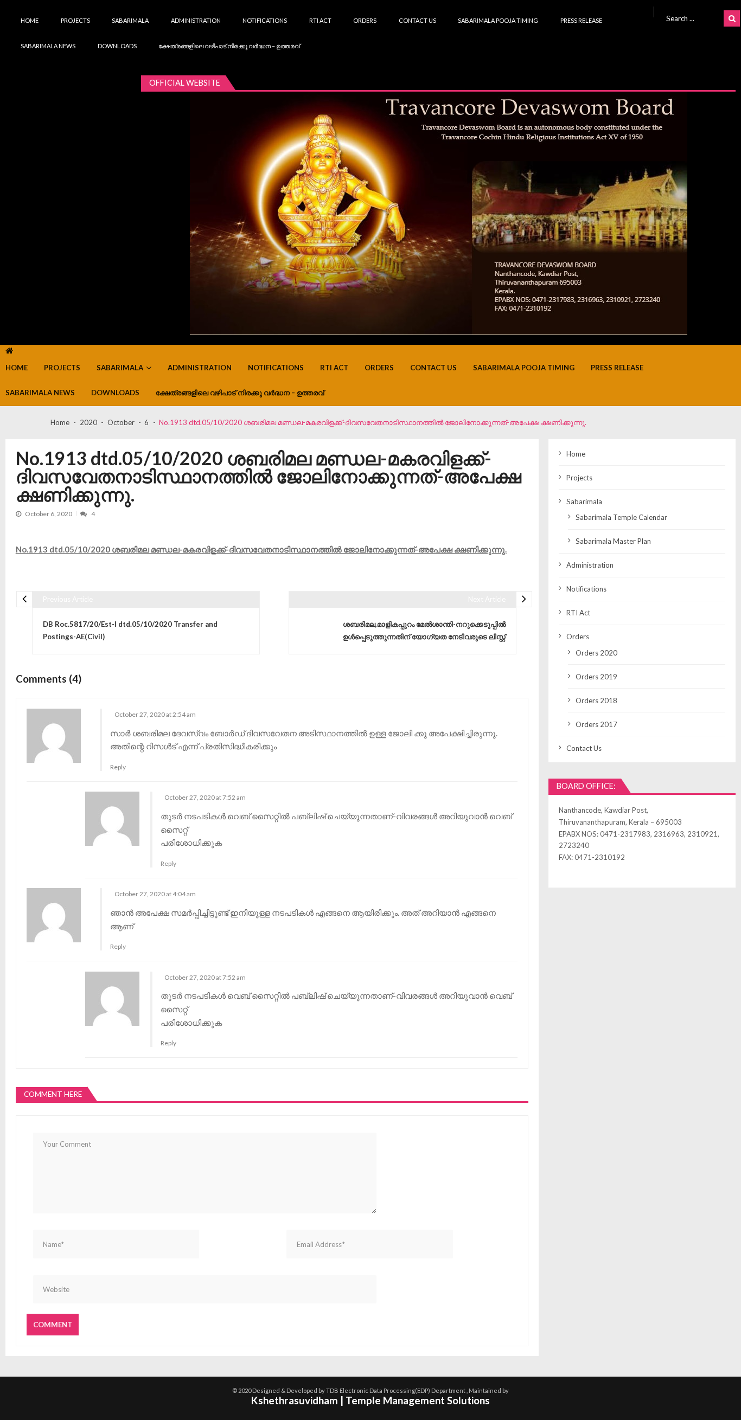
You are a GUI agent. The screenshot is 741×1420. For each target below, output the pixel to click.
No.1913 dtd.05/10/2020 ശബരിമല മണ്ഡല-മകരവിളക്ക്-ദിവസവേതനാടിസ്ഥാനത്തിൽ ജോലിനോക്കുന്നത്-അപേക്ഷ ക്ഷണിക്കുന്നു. (261, 549)
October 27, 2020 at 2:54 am (155, 714)
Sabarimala (130, 20)
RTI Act (320, 20)
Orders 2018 (596, 700)
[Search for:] (693, 17)
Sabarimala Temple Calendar (621, 517)
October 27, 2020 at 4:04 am (155, 894)
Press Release (581, 20)
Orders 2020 (596, 652)
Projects (75, 20)
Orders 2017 (596, 724)
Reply (118, 767)
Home (30, 20)
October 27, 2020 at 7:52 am (205, 797)
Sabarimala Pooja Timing (498, 20)
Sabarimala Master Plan (613, 541)
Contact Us (417, 20)
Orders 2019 (596, 676)
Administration (196, 20)
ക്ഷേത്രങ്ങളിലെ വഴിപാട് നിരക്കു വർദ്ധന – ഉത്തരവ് (229, 45)
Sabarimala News (48, 45)
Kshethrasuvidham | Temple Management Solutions (370, 1400)
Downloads (117, 45)
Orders (364, 20)
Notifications (264, 20)
